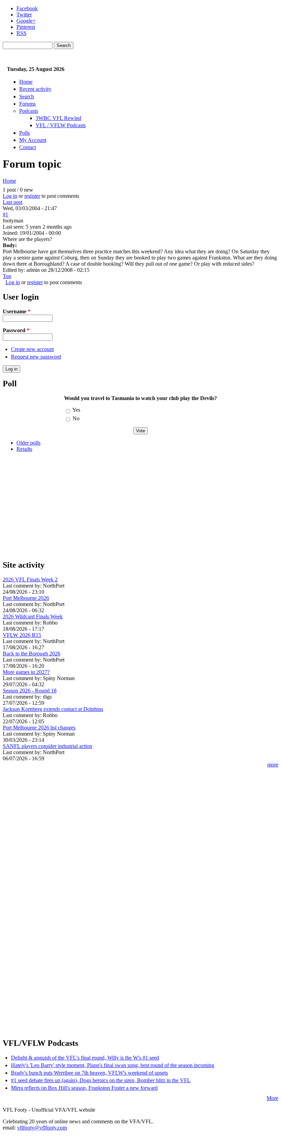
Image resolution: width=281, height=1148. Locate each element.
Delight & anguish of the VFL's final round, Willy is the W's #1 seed (85, 1058)
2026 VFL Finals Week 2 (30, 579)
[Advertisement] (140, 506)
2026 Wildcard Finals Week (33, 616)
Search (26, 96)
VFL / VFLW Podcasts (61, 125)
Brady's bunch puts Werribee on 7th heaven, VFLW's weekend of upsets (89, 1073)
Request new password (36, 357)
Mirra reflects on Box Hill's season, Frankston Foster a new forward (84, 1088)
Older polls (28, 443)
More (272, 1098)
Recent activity (35, 89)
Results (24, 449)
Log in (10, 196)
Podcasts (28, 111)
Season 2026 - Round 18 (30, 690)
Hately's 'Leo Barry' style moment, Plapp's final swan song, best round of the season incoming (112, 1065)
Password (16, 330)
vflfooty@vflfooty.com (42, 1128)
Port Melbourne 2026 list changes (39, 727)
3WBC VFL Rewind (58, 118)
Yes (76, 410)
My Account (32, 140)
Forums (27, 104)
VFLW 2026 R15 (22, 635)
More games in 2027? (26, 672)
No (76, 418)
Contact (27, 147)
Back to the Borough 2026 (31, 653)
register (32, 196)
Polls (24, 133)
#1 (5, 214)
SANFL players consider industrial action (47, 746)
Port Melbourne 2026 (26, 598)
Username (16, 311)
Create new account (32, 349)
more (272, 765)
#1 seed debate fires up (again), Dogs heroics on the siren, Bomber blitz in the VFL (101, 1080)
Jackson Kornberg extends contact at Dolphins (53, 709)
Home (26, 82)
